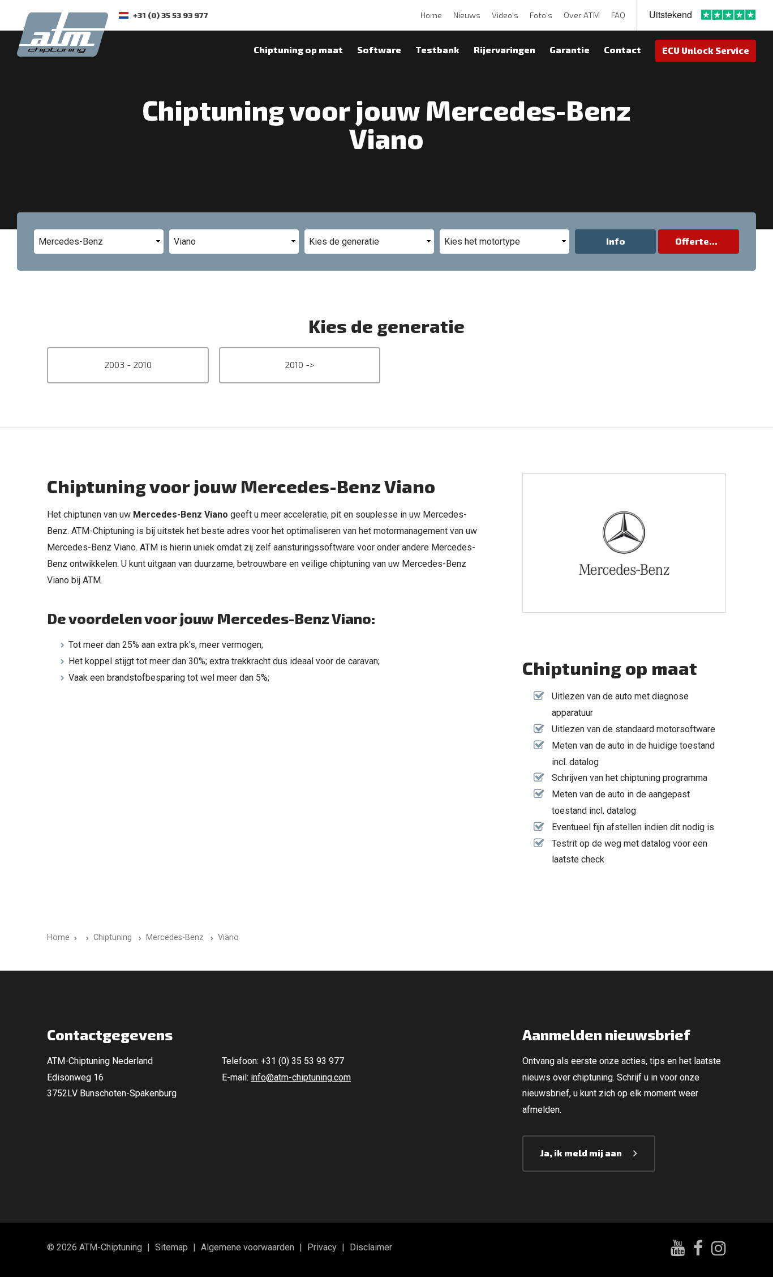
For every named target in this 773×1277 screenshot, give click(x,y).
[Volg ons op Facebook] (698, 1250)
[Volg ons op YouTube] (678, 1249)
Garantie (569, 49)
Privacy (322, 1247)
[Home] (85, 937)
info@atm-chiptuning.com (301, 1077)
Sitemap (171, 1247)
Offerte (692, 241)
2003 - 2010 (128, 364)
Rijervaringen (504, 49)
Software (379, 49)
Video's (505, 15)
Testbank (437, 49)
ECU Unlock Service (705, 50)
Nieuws (466, 15)
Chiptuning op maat (298, 49)
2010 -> (299, 364)
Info (615, 241)
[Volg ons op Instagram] (718, 1250)
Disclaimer (371, 1247)
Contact (622, 49)
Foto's (541, 15)
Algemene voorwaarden (247, 1247)
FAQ (618, 15)
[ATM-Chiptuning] (62, 33)
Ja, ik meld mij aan (581, 1152)
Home (431, 15)
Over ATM (582, 15)
